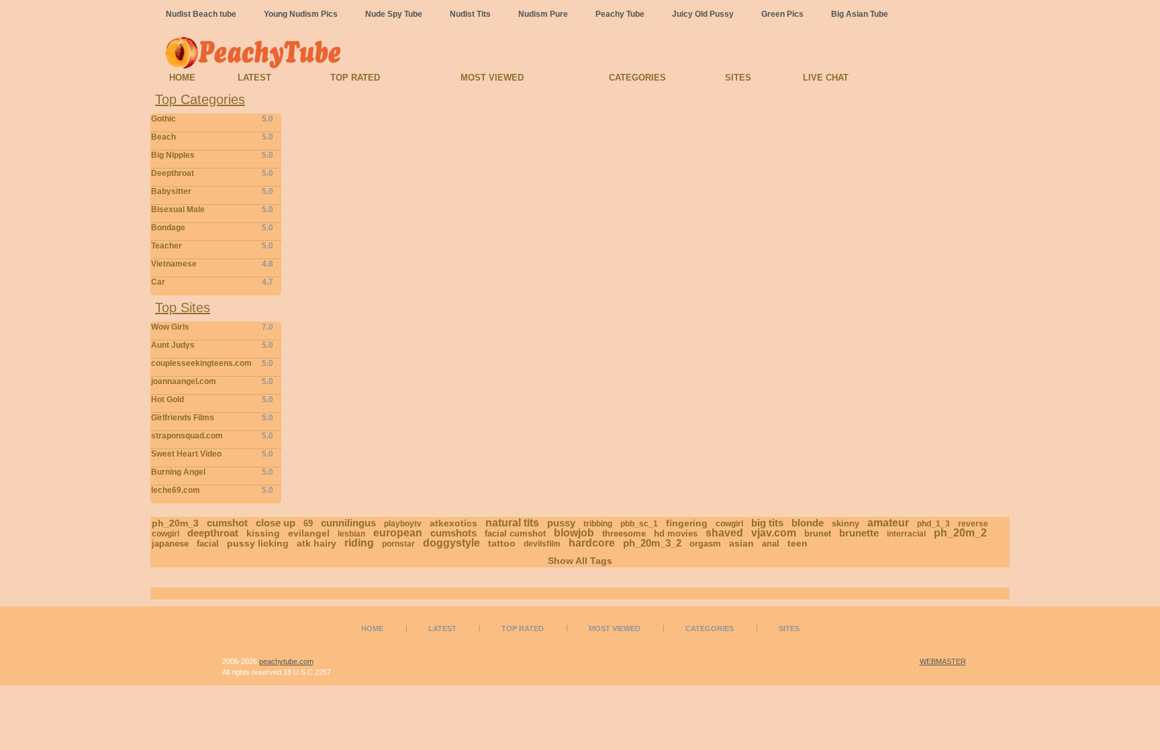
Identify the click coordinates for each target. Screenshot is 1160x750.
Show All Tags (580, 560)
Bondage (212, 227)
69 (308, 523)
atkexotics (453, 523)
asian (741, 543)
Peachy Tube (619, 14)
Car (212, 282)
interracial (906, 533)
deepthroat (212, 532)
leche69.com (212, 490)
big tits (767, 522)
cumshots (453, 532)
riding (359, 543)
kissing (263, 533)
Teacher (212, 245)
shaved (724, 532)
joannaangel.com (212, 381)
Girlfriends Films (212, 417)
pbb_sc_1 (639, 523)
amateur (888, 522)
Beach (212, 137)
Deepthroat (212, 173)
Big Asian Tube (859, 14)
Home (182, 78)
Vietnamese (212, 264)
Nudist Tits (470, 14)
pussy (561, 522)
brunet (817, 533)
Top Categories (200, 99)
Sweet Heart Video (212, 454)
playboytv (403, 523)
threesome (624, 533)
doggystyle (451, 543)
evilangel (309, 533)
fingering (687, 523)
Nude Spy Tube (393, 14)
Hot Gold (212, 399)
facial (208, 543)
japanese (170, 543)
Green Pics (782, 14)
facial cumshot (515, 533)
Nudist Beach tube (201, 14)
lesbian (351, 533)
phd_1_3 (933, 523)
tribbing (597, 523)
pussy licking (258, 543)
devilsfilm (542, 544)
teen (797, 543)
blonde (807, 522)
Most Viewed (492, 78)
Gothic (212, 119)
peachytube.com (286, 661)
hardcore (592, 543)
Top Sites (182, 307)
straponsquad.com (212, 435)
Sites (738, 78)
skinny (845, 523)
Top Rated (355, 78)
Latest (254, 78)
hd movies (675, 533)
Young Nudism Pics (301, 14)
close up (275, 522)
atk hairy (316, 543)
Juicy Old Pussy (703, 14)
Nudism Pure (543, 14)
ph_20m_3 (175, 523)
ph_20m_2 (960, 532)
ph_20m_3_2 (652, 543)
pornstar (398, 544)
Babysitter (212, 191)
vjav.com (773, 532)
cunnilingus (348, 522)
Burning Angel (212, 472)
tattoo (502, 543)
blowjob (574, 532)
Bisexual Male (212, 209)
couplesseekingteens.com (212, 363)
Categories (637, 78)
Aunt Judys (212, 345)
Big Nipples (212, 155)
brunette (859, 532)
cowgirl (729, 523)
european (397, 532)
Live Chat (826, 78)
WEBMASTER (943, 661)
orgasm (705, 543)
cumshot (227, 522)
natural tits (512, 522)
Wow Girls (212, 327)
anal (770, 543)
